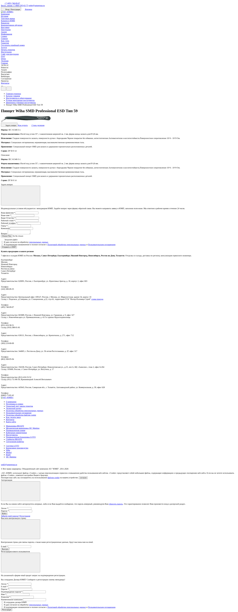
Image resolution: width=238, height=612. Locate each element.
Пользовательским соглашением (101, 245)
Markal (9, 452)
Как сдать (5, 41)
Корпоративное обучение (11, 25)
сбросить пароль (116, 504)
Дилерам (4, 61)
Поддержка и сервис (14, 404)
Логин (4, 508)
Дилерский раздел (13, 408)
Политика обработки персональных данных (24, 411)
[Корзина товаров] (13, 89)
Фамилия (5, 597)
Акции (4, 32)
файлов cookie (54, 478)
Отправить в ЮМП (9, 247)
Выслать (5, 549)
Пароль (5, 511)
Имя (3, 594)
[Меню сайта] (8, 89)
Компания (5, 14)
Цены (3, 59)
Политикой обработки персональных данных (66, 245)
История (4, 16)
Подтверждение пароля (11, 592)
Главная (4, 63)
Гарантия (5, 43)
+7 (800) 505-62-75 (14, 5)
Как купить (23, 125)
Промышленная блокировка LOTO (21, 437)
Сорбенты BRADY (14, 439)
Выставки (5, 27)
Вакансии (5, 23)
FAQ (3, 56)
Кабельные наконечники (16, 433)
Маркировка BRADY (15, 426)
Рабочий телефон (9, 223)
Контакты (5, 83)
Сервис (4, 36)
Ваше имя (6, 215)
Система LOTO (12, 446)
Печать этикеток (8, 50)
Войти (4, 514)
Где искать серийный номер (13, 45)
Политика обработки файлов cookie (21, 415)
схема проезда (97, 299)
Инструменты (12, 435)
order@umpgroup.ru (37, 5)
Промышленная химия (15, 430)
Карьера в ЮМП (8, 21)
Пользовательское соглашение (18, 413)
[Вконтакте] (5, 462)
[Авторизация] (3, 89)
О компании (11, 402)
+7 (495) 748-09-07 (12, 3)
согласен (83, 478)
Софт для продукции (10, 54)
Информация (6, 34)
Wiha (8, 450)
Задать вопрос (10, 125)
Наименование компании (12, 600)
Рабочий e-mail (8, 221)
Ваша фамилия (8, 213)
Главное (4, 39)
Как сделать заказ (13, 417)
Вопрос (4, 234)
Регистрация (24, 516)
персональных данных (38, 242)
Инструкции (6, 52)
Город (4, 226)
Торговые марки (8, 18)
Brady (8, 455)
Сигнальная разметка (15, 442)
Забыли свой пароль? (10, 516)
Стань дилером (37, 125)
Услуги (4, 47)
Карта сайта (11, 422)
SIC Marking (11, 457)
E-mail (4, 546)
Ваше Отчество (8, 218)
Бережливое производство (17, 448)
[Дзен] (2, 462)
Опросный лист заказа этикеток (19, 406)
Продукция (6, 30)
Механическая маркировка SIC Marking (22, 428)
